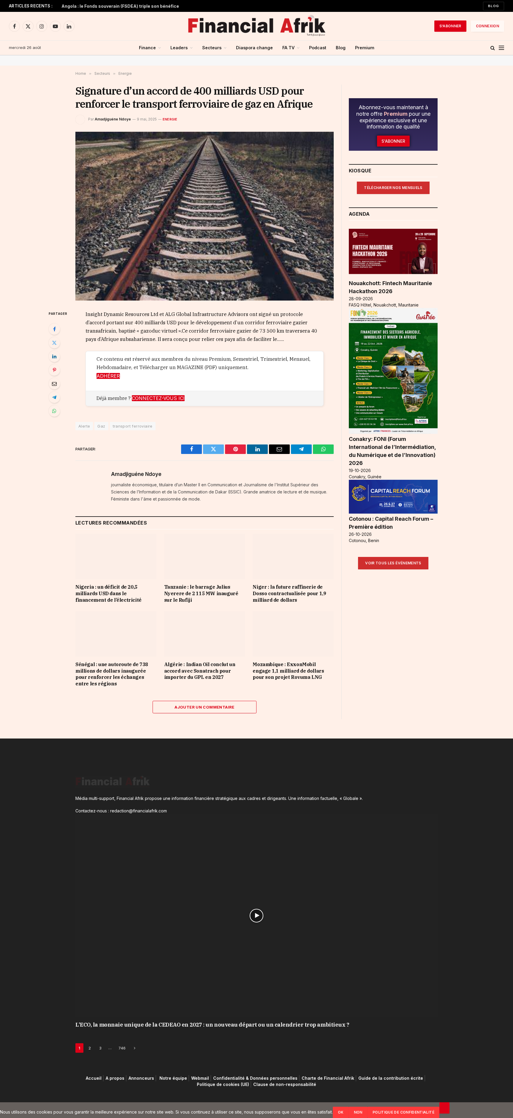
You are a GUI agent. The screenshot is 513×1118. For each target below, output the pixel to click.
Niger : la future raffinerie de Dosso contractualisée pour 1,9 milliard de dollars (289, 593)
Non (358, 1112)
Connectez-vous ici (158, 398)
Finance (147, 47)
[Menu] (501, 48)
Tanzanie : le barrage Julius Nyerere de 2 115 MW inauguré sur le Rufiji (201, 593)
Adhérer (108, 376)
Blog (493, 6)
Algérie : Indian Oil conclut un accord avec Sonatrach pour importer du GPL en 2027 (199, 670)
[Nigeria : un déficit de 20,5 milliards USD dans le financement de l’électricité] (115, 556)
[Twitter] (54, 342)
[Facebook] (54, 329)
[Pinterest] (54, 370)
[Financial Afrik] (256, 26)
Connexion (487, 26)
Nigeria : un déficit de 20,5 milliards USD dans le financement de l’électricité (108, 593)
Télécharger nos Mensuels (393, 187)
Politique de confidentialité (403, 1112)
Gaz (101, 426)
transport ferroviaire (133, 426)
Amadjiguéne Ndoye (113, 119)
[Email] (54, 383)
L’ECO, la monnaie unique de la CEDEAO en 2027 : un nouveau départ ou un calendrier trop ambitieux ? (212, 1024)
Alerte (84, 426)
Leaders (179, 47)
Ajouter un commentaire (205, 707)
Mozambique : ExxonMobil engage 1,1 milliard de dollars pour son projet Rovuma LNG (288, 670)
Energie (170, 119)
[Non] (444, 1108)
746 (122, 1048)
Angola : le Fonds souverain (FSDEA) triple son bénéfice (120, 6)
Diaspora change (254, 47)
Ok (341, 1112)
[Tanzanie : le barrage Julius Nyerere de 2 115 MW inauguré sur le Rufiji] (204, 556)
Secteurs (211, 47)
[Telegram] (54, 397)
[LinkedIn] (54, 356)
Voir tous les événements (393, 563)
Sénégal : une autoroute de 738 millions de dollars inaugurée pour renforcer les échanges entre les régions (111, 674)
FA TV (288, 47)
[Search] (492, 48)
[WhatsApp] (54, 411)
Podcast (317, 47)
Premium (364, 47)
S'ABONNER (450, 26)
